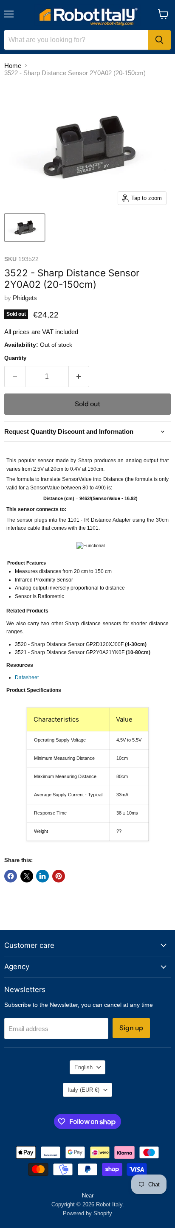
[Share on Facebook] (10, 876)
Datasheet (27, 677)
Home (12, 65)
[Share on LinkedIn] (42, 876)
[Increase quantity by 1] (79, 376)
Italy (83, 1090)
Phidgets (25, 297)
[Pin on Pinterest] (58, 876)
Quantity (15, 358)
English (83, 1067)
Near (87, 1195)
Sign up (131, 1028)
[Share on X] (26, 876)
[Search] (159, 40)
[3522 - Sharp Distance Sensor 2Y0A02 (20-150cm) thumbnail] (25, 227)
